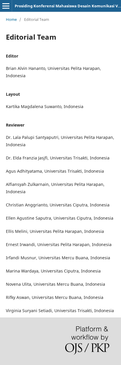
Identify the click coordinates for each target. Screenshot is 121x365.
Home (11, 19)
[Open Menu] (6, 6)
